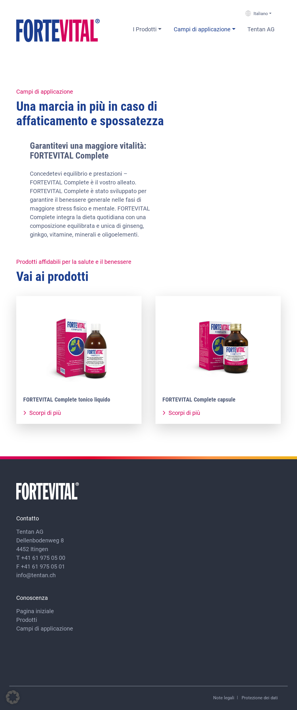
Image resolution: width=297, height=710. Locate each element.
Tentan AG (261, 29)
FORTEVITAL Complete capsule (199, 399)
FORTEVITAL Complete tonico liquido (66, 399)
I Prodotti (145, 29)
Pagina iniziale (35, 611)
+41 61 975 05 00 (43, 557)
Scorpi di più (44, 412)
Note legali (223, 697)
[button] (13, 697)
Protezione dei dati (260, 697)
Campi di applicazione (202, 29)
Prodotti (26, 619)
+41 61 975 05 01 (43, 566)
